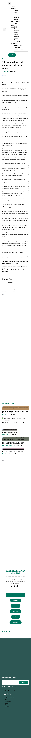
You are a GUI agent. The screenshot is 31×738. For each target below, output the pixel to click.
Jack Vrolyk (5, 71)
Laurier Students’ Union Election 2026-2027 (13, 451)
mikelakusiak (13, 267)
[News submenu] (15, 8)
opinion (22, 267)
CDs (11, 266)
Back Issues (16, 622)
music (18, 267)
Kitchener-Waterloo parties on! (9, 432)
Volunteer (15, 600)
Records (4, 269)
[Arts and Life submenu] (19, 21)
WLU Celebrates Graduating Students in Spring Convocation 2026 (13, 423)
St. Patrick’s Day (11, 269)
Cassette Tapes (6, 266)
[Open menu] (4, 29)
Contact (15, 605)
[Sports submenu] (15, 27)
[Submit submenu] (16, 43)
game (22, 266)
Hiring (15, 616)
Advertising (15, 611)
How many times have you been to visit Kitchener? (15, 289)
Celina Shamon (16, 266)
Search (23, 682)
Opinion (4, 58)
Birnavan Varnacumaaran (8, 445)
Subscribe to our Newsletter (15, 595)
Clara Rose (5, 414)
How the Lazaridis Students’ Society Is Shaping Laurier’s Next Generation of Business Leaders (13, 443)
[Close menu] (9, 3)
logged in (10, 282)
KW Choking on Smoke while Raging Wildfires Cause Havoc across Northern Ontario (15, 412)
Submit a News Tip (11, 632)
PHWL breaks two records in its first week (11, 291)
